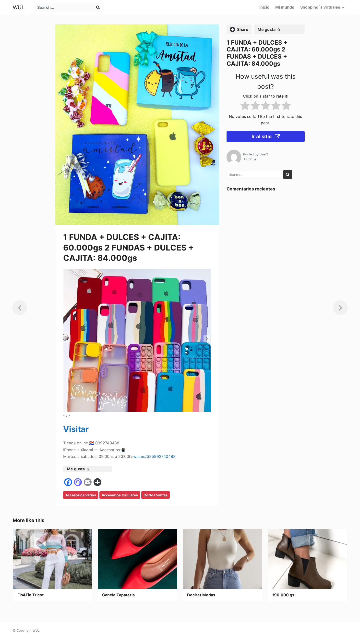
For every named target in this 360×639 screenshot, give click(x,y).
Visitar (76, 429)
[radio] (245, 106)
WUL (18, 7)
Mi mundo (284, 7)
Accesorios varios (80, 495)
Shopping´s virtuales (320, 7)
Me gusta (76, 468)
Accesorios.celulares (120, 495)
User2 (263, 154)
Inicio (264, 7)
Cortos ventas (156, 495)
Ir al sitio (262, 137)
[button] (207, 338)
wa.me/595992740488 (154, 456)
